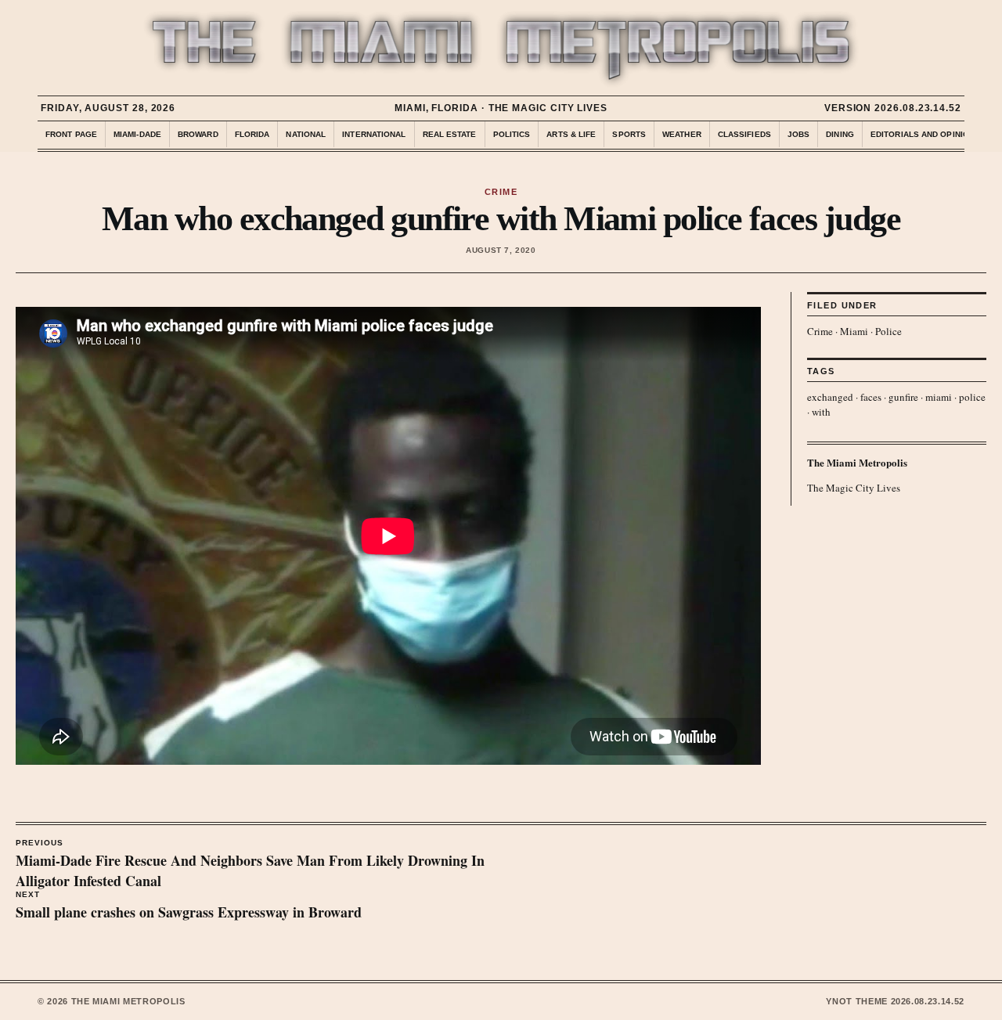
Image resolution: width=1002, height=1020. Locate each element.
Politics (512, 134)
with (821, 412)
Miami (854, 331)
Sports (629, 134)
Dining (840, 134)
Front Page (71, 134)
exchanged (830, 397)
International (373, 134)
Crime (820, 331)
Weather (681, 134)
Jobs (798, 134)
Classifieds (744, 134)
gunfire (903, 397)
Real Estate (450, 134)
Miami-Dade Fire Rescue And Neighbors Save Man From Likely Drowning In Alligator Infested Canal (250, 865)
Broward (198, 134)
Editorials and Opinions (925, 134)
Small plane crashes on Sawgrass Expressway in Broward (189, 906)
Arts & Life (571, 134)
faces (870, 397)
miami (938, 397)
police (972, 397)
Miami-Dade (137, 134)
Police (888, 331)
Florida (252, 134)
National (306, 134)
